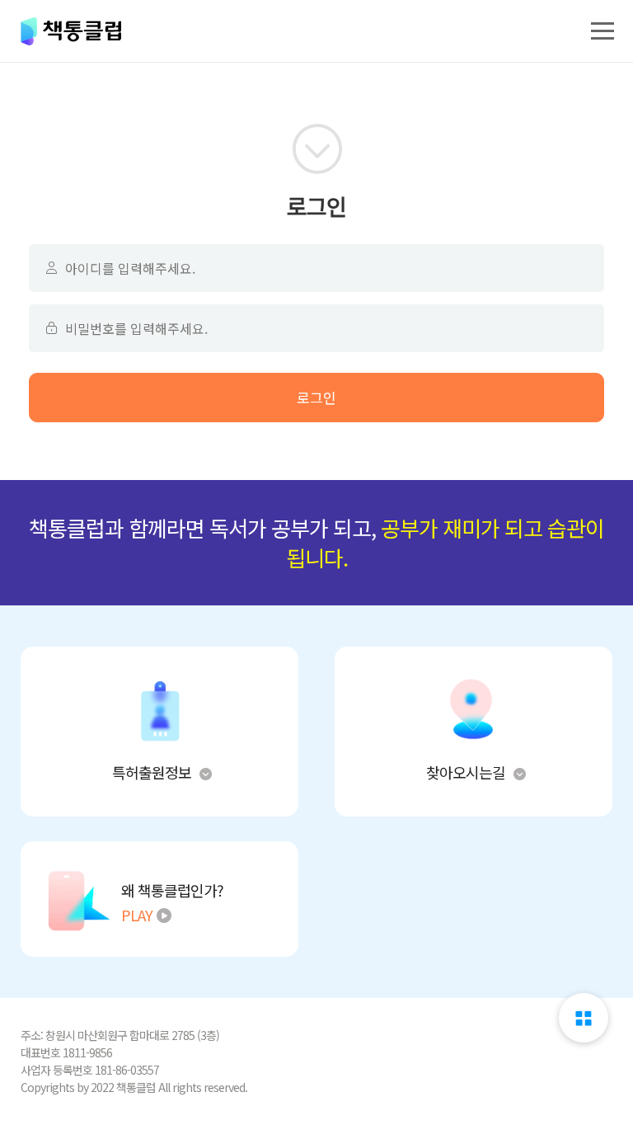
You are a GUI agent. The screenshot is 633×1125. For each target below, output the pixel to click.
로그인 (316, 397)
